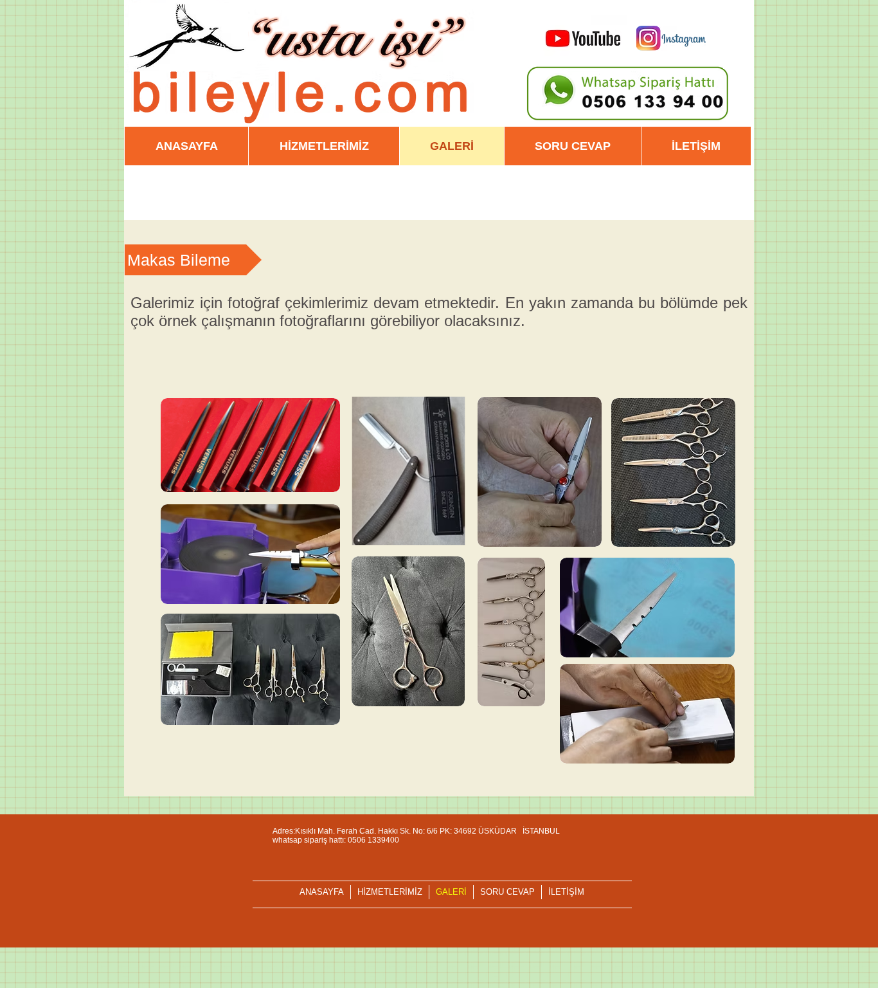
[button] (193, 259)
